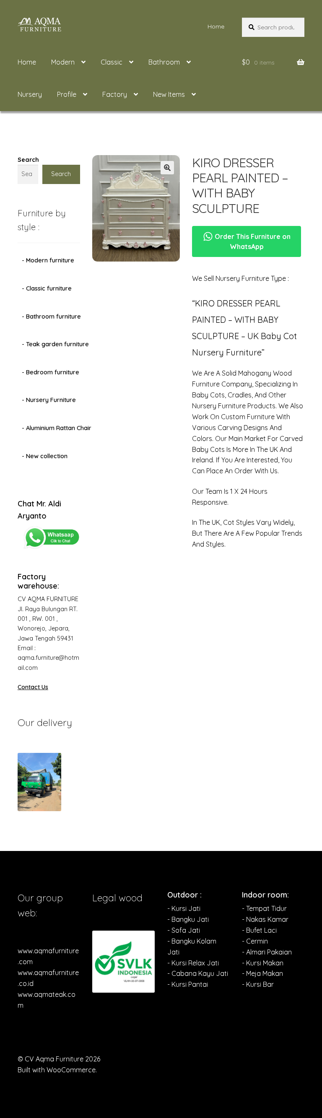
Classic (111, 62)
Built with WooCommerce (57, 1070)
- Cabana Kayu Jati (197, 973)
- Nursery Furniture (49, 400)
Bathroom (164, 62)
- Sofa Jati (183, 930)
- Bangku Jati (188, 919)
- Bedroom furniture (50, 372)
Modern (63, 62)
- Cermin (255, 941)
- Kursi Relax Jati (193, 963)
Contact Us (33, 687)
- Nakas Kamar (265, 919)
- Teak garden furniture (55, 344)
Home (216, 26)
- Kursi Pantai (187, 984)
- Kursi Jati (183, 908)
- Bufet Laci (259, 930)
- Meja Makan (262, 973)
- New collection (45, 456)
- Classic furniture (47, 288)
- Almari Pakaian (267, 952)
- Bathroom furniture (51, 316)
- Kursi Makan (262, 963)
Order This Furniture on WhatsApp (252, 241)
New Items (169, 94)
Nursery (30, 94)
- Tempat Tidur (264, 908)
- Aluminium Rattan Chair (56, 428)
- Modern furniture (48, 260)
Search (28, 159)
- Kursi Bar (258, 984)
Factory (114, 94)
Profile (66, 94)
